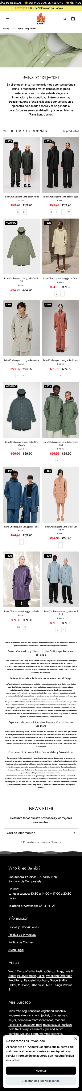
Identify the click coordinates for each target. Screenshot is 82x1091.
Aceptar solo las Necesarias (41, 1080)
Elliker (12, 985)
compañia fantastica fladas (35, 1020)
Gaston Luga (54, 971)
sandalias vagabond (41, 1011)
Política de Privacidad (22, 935)
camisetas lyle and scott (46, 1029)
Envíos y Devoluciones (23, 927)
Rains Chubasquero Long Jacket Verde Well (60, 443)
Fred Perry (15, 980)
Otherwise (38, 985)
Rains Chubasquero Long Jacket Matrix (21, 360)
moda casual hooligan (57, 1025)
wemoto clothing (51, 1034)
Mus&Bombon (26, 976)
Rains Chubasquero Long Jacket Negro (60, 196)
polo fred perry (18, 1029)
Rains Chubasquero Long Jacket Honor (60, 360)
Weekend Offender (59, 976)
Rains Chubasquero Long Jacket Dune (60, 278)
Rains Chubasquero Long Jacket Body (21, 611)
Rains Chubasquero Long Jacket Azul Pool (61, 613)
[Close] (76, 1038)
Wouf (12, 971)
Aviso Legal (16, 950)
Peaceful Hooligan (36, 980)
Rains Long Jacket (26, 28)
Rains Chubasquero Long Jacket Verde (21, 196)
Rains (41, 976)
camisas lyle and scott (23, 1034)
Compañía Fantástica (31, 971)
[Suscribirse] (74, 833)
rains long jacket (38, 1015)
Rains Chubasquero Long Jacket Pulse (21, 526)
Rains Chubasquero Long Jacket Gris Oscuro (21, 443)
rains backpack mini (28, 1025)
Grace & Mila (58, 980)
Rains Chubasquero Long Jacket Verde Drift (21, 280)
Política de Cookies (21, 942)
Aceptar (41, 1070)
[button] (7, 18)
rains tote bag (17, 1011)
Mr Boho (23, 985)
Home (6, 28)
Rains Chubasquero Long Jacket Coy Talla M (60, 528)
